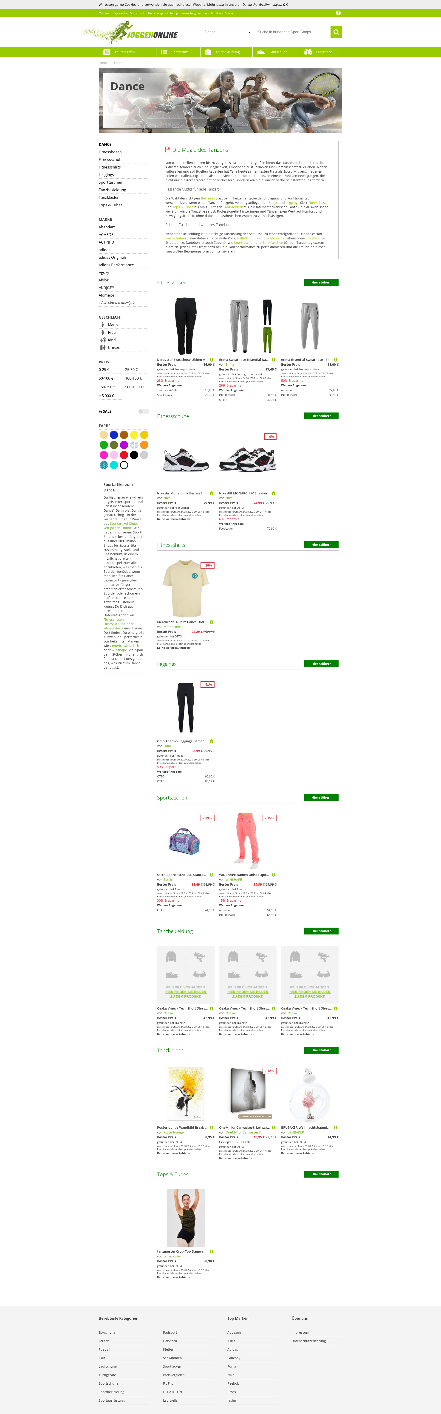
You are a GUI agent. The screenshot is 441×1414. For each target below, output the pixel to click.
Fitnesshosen (110, 151)
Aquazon (234, 1332)
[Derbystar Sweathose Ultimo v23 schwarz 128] (211, 359)
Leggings (106, 174)
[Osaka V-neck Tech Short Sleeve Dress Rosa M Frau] (273, 1008)
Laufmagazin (125, 52)
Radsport (170, 1332)
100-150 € (133, 378)
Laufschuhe (279, 52)
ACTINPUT (107, 242)
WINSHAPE (234, 879)
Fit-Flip (168, 1383)
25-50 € (131, 369)
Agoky (104, 272)
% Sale (105, 411)
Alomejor (107, 295)
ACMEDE (106, 234)
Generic (116, 645)
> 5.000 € (106, 395)
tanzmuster (172, 1256)
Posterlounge (174, 1132)
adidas (104, 249)
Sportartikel (180, 52)
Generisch (131, 645)
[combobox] (227, 32)
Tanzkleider (109, 197)
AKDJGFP (106, 287)
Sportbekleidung (111, 1392)
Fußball (104, 1349)
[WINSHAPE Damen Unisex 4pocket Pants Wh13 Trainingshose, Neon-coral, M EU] (273, 874)
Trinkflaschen (273, 242)
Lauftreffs (170, 1400)
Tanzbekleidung (112, 189)
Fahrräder (324, 52)
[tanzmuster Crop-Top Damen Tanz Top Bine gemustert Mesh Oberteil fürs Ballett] (211, 1251)
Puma (231, 1366)
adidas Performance (116, 264)
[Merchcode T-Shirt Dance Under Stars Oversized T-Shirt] (211, 622)
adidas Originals (113, 257)
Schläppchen (276, 238)
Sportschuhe (108, 1383)
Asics (231, 1341)
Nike (167, 498)
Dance (117, 63)
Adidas (232, 1349)
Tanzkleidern (233, 207)
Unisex (114, 347)
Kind (112, 339)
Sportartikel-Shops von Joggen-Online (121, 525)
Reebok (233, 1383)
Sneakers (313, 238)
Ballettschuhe (247, 238)
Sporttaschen (110, 182)
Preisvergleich (174, 1375)
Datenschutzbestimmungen (262, 4)
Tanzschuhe (174, 238)
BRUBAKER (296, 1132)
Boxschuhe (107, 1332)
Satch (168, 879)
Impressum (300, 1332)
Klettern (169, 1349)
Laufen (104, 1341)
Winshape (119, 650)
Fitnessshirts (110, 167)
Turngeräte (107, 1375)
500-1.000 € (135, 387)
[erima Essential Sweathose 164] (335, 359)
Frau (112, 332)
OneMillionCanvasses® (243, 1132)
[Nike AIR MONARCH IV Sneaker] (273, 493)
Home (103, 63)
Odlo (167, 746)
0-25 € (104, 369)
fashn (231, 1400)
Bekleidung (209, 198)
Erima (230, 364)
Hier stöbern (321, 282)
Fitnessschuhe (111, 159)
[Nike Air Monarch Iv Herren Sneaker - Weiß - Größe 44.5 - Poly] (211, 493)
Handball (170, 1341)
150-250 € (107, 387)
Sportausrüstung (112, 1400)
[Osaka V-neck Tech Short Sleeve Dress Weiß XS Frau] (335, 1008)
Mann (113, 324)
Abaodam (107, 227)
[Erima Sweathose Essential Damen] (273, 359)
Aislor (104, 280)
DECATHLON (172, 1392)
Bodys (273, 202)
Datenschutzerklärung (309, 1341)
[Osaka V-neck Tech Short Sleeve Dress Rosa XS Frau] (211, 1008)
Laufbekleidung (228, 52)
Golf (102, 1358)
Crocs (231, 1392)
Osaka (168, 1013)
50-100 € (106, 378)
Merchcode (172, 627)
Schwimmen (172, 1358)
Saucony (233, 1358)
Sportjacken (172, 1366)
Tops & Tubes (110, 205)
